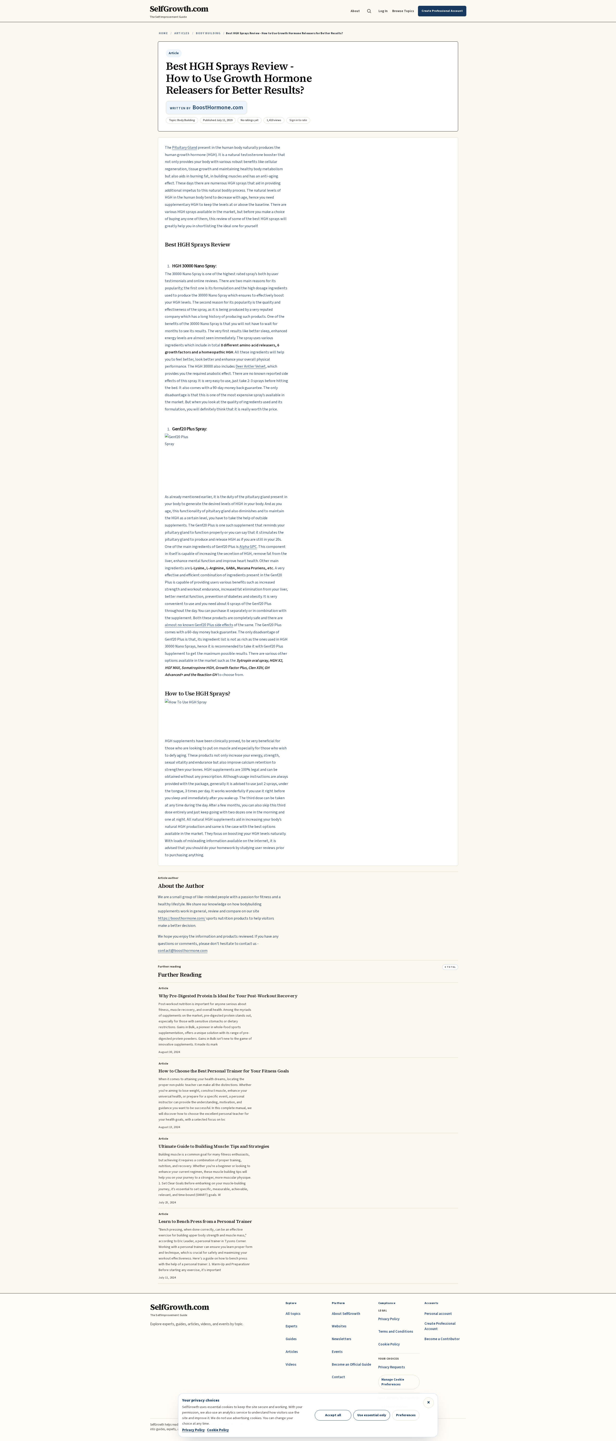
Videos (291, 1364)
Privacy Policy (388, 1319)
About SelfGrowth (346, 1313)
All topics (293, 1313)
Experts (291, 1326)
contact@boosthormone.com (182, 950)
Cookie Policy (389, 1344)
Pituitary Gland (184, 147)
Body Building (208, 33)
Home (163, 33)
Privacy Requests (391, 1367)
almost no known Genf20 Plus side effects (199, 625)
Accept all (333, 1415)
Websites (339, 1326)
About (355, 11)
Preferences (406, 1415)
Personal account (438, 1313)
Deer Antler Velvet (251, 366)
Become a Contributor (442, 1339)
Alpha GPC (248, 546)
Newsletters (341, 1339)
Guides (291, 1339)
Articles (181, 33)
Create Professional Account (440, 1326)
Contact (338, 1377)
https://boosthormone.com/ (181, 918)
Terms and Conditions (395, 1331)
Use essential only (371, 1415)
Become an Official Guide (351, 1364)
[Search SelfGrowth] (369, 11)
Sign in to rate (298, 120)
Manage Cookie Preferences (392, 1382)
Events (337, 1351)
